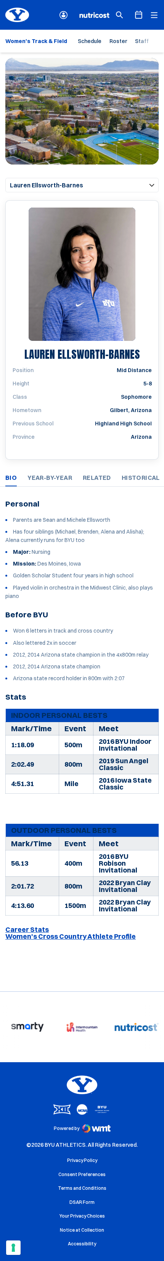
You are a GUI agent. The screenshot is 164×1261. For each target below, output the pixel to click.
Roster (118, 41)
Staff (142, 41)
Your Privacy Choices (82, 1216)
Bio (11, 477)
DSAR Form (82, 1202)
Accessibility (82, 1243)
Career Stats (27, 929)
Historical (141, 477)
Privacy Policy (82, 1160)
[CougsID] (63, 15)
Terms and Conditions (82, 1188)
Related (97, 477)
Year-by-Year (49, 477)
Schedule (89, 41)
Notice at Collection (82, 1230)
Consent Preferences (82, 1174)
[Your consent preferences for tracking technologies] (13, 1247)
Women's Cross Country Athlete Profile (70, 936)
